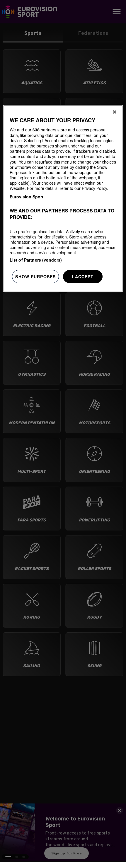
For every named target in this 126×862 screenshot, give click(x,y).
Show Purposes (35, 276)
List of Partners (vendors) (36, 259)
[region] (63, 198)
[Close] (114, 112)
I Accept (83, 276)
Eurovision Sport (26, 196)
